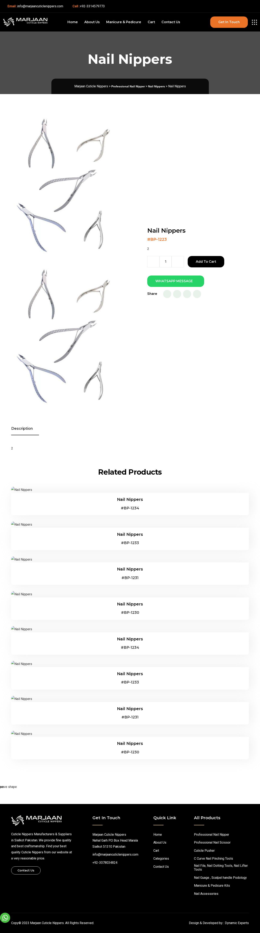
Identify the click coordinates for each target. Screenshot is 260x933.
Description (22, 428)
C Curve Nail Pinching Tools (213, 858)
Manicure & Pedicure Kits (212, 885)
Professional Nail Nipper (211, 834)
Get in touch (229, 22)
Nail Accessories (206, 894)
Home (72, 22)
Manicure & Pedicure (123, 22)
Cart (151, 22)
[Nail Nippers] (21, 490)
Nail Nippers (130, 499)
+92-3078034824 (104, 863)
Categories (161, 858)
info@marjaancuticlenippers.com (40, 6)
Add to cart (206, 262)
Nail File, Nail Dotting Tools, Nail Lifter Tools (221, 867)
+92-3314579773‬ (92, 6)
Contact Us (170, 22)
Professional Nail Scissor (212, 842)
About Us (92, 22)
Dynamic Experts (237, 923)
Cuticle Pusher (204, 851)
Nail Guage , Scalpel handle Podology (220, 878)
